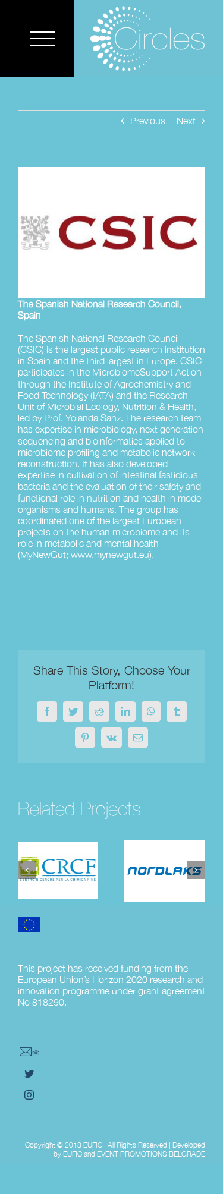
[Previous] (27, 870)
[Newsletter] (29, 1052)
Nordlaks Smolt (164, 851)
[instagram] (29, 1095)
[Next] (196, 870)
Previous (147, 120)
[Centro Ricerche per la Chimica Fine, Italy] (58, 870)
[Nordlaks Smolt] (164, 870)
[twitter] (29, 1073)
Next (186, 120)
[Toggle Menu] (42, 38)
